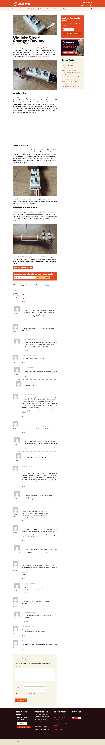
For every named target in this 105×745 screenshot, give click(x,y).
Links (86, 5)
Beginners (15, 9)
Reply (25, 301)
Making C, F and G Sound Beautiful (70, 81)
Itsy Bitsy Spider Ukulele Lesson (69, 79)
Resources (57, 9)
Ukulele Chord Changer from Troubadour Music (43, 48)
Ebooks (35, 9)
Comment (18, 666)
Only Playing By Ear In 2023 (68, 65)
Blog (64, 9)
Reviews (71, 9)
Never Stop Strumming (67, 63)
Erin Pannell (15, 473)
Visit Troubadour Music (23, 267)
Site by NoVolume (17, 742)
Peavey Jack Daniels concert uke (36, 150)
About (82, 5)
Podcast (49, 9)
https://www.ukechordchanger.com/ (33, 589)
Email (17, 688)
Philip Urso (15, 532)
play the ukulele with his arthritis (41, 56)
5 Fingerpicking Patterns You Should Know (71, 76)
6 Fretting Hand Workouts (68, 84)
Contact (90, 5)
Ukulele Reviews (27, 43)
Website (17, 691)
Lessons (23, 9)
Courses (42, 9)
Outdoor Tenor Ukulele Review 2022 (70, 68)
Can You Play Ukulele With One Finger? (71, 70)
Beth (14, 647)
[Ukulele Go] (19, 4)
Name (17, 684)
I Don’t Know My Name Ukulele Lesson (70, 86)
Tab (29, 9)
